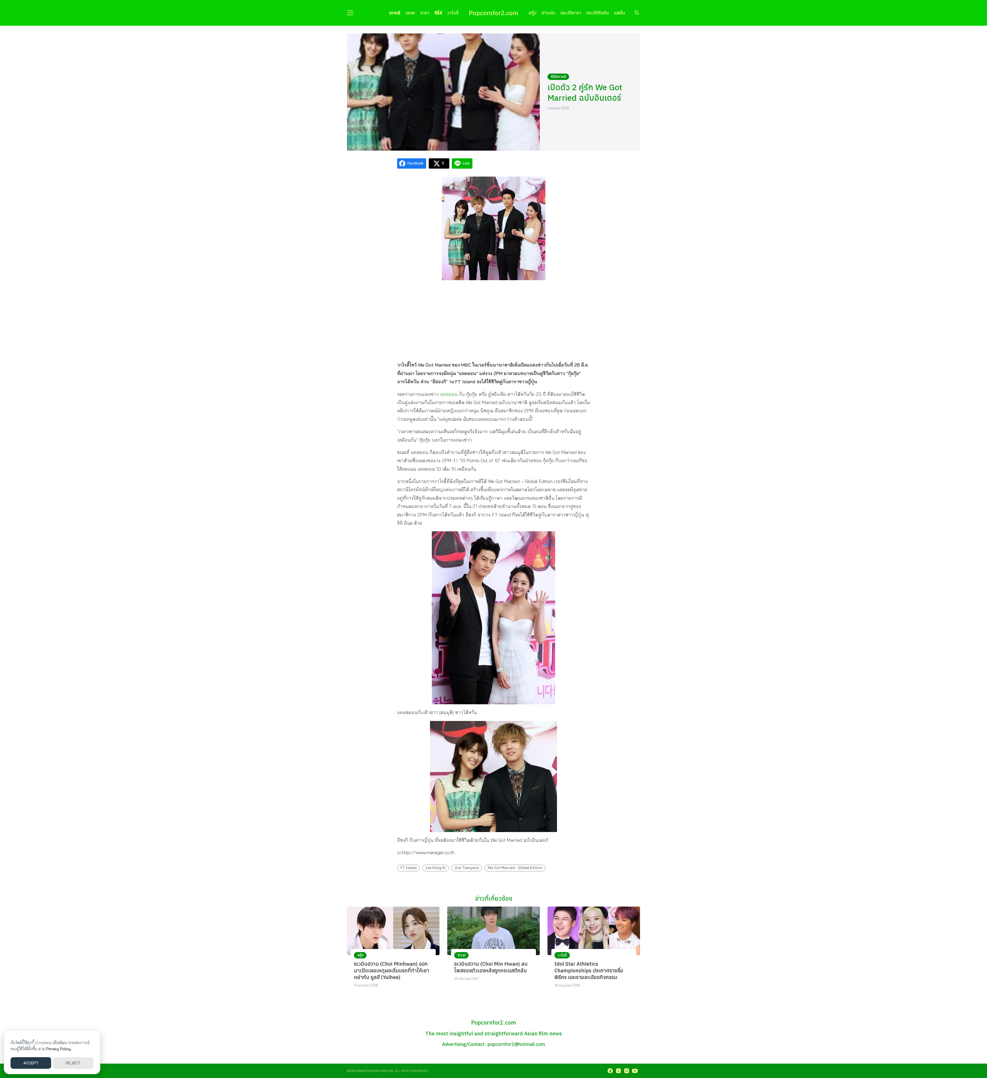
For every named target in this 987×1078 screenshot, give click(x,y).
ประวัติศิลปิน (597, 13)
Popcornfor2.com (493, 13)
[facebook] (610, 1071)
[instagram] (627, 1071)
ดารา (424, 13)
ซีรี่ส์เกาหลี (558, 76)
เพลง (410, 13)
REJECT (73, 1063)
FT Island (408, 867)
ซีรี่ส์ (438, 13)
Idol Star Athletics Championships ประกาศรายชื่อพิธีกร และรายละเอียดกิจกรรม (588, 970)
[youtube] (635, 1071)
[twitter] (618, 1071)
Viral (461, 955)
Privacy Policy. (58, 1048)
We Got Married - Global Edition (515, 867)
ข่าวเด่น (548, 13)
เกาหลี (394, 13)
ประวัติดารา (570, 13)
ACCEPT (31, 1063)
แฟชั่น (619, 13)
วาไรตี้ (453, 13)
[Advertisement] (493, 320)
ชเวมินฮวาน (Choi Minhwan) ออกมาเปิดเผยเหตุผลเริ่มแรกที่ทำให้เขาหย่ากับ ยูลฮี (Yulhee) (391, 970)
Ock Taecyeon (467, 867)
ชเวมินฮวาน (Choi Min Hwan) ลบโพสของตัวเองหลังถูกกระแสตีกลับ (491, 967)
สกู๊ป (532, 13)
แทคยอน (449, 394)
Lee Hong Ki (436, 867)
